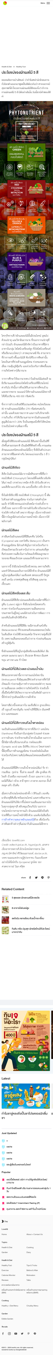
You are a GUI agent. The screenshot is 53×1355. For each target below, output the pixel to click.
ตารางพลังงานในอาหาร (10, 1285)
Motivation (30, 1275)
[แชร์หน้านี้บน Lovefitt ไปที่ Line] (42, 877)
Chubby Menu (32, 1305)
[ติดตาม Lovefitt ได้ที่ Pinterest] (29, 1334)
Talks (28, 1280)
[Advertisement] (26, 34)
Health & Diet (7, 66)
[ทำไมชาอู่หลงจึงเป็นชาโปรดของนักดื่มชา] (26, 1096)
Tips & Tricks (31, 1265)
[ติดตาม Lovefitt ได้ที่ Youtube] (16, 1334)
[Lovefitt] (12, 3)
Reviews (5, 1280)
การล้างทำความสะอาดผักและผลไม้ (18, 819)
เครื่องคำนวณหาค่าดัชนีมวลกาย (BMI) (13, 1291)
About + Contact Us (34, 1234)
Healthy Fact (21, 66)
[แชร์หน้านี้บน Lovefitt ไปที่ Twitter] (36, 877)
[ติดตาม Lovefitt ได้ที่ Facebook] (4, 1334)
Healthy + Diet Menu (10, 1305)
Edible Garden (7, 1318)
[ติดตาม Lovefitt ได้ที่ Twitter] (22, 1334)
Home (4, 1234)
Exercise (5, 1270)
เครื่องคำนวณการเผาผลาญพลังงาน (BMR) (36, 1291)
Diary (28, 1252)
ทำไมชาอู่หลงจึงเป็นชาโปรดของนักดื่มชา (25, 1115)
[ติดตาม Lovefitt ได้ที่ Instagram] (9, 1334)
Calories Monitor (8, 1275)
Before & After (32, 1270)
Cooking (30, 1247)
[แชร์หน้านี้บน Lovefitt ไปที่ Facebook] (30, 877)
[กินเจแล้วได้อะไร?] (26, 1041)
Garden (5, 1252)
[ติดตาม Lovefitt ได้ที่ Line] (35, 1334)
